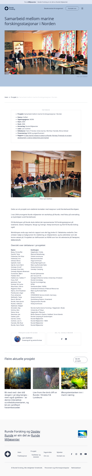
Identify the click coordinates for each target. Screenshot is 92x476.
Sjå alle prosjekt (78, 360)
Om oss (46, 456)
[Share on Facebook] (61, 339)
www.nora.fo (16, 240)
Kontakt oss (72, 8)
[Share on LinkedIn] (65, 339)
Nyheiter (60, 452)
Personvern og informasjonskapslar (57, 468)
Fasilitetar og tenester (36, 456)
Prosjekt (14, 97)
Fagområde (48, 452)
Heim (6, 97)
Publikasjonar (22, 456)
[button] (83, 8)
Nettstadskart (76, 468)
